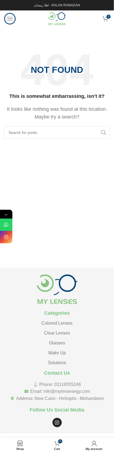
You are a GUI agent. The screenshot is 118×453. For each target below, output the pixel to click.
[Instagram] (57, 422)
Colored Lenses (56, 323)
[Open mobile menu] (9, 18)
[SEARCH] (103, 132)
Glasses (57, 343)
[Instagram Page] (6, 237)
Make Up (57, 352)
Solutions (57, 362)
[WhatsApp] (6, 225)
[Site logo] (56, 18)
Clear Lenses (57, 333)
